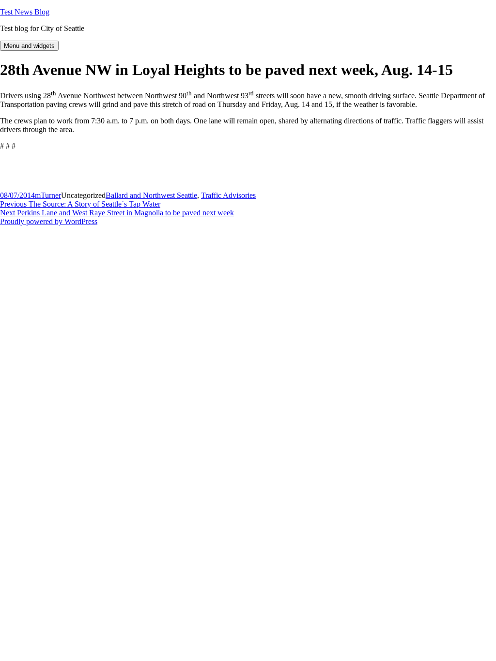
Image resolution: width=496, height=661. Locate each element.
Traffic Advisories (228, 195)
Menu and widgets (29, 45)
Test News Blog (24, 12)
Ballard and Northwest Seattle (151, 195)
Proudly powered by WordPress (48, 221)
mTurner (48, 195)
